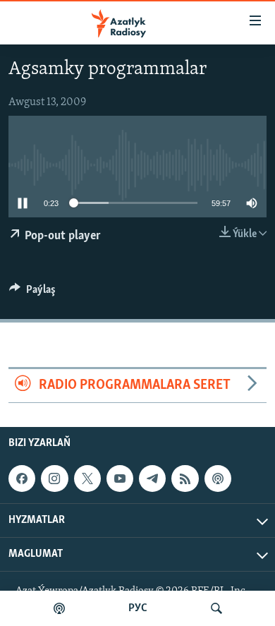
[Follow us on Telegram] (152, 478)
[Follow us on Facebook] (21, 478)
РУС (137, 608)
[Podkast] (59, 608)
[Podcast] (217, 478)
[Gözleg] (216, 608)
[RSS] (184, 478)
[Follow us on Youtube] (119, 478)
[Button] (32, 292)
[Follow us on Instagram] (54, 478)
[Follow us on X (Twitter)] (87, 478)
